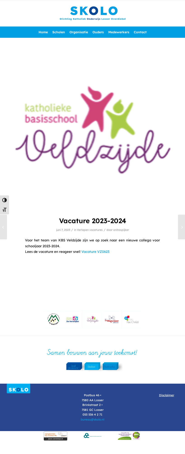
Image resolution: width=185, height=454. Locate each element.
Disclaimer (166, 395)
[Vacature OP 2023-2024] (3, 227)
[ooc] (92, 435)
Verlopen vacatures (90, 229)
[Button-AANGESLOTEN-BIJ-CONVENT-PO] (55, 436)
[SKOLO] (92, 13)
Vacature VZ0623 (95, 251)
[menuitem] (43, 32)
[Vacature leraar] (181, 227)
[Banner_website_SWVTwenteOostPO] (129, 435)
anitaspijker (121, 229)
